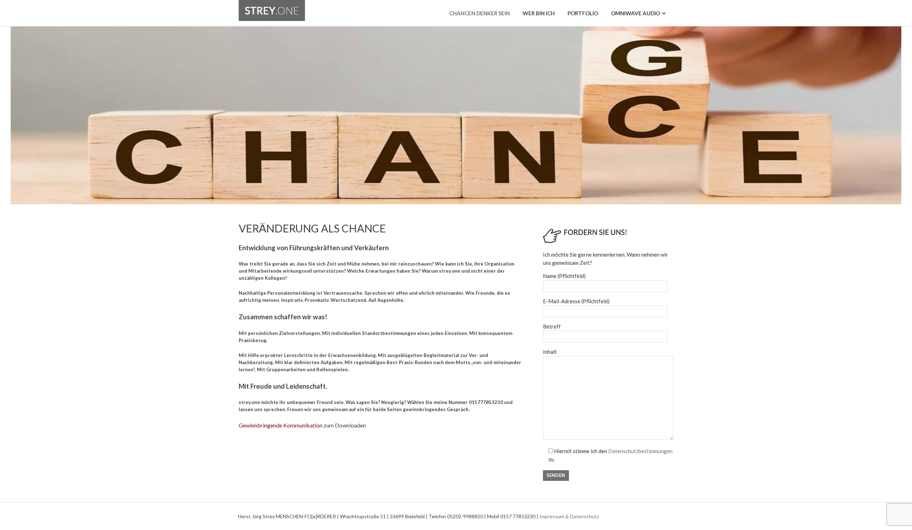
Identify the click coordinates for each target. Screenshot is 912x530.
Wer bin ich (539, 13)
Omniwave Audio (635, 13)
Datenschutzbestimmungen (640, 451)
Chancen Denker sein (479, 13)
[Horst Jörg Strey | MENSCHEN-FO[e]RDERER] (272, 4)
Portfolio (583, 13)
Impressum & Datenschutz (569, 516)
